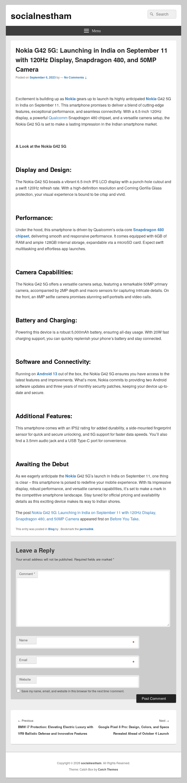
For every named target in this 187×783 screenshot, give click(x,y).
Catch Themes (108, 769)
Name (23, 640)
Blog (51, 529)
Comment (27, 573)
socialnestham (41, 15)
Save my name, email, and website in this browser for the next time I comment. (72, 691)
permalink (87, 529)
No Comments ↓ (75, 77)
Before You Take (124, 519)
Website (25, 679)
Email (23, 659)
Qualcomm (58, 117)
